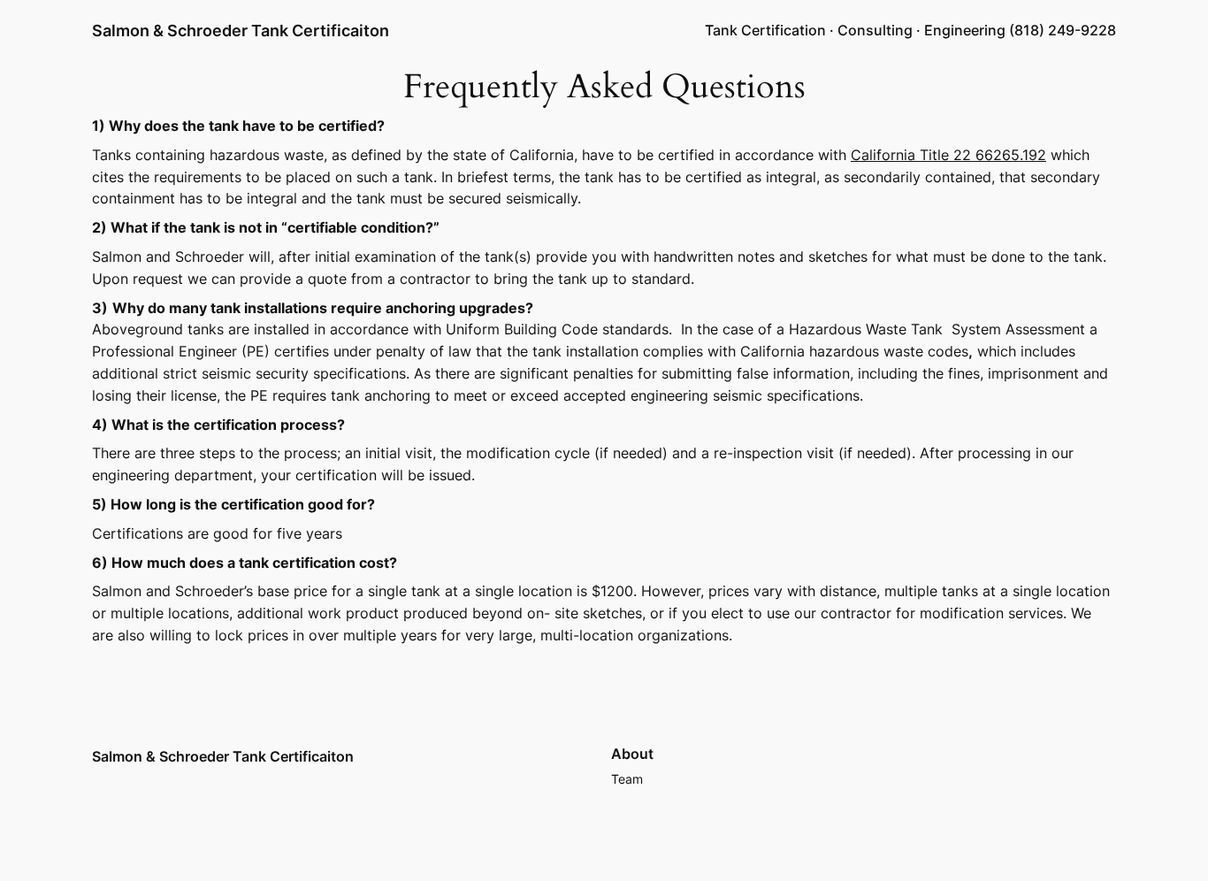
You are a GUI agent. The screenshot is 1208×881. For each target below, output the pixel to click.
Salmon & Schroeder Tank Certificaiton (240, 30)
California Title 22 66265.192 (948, 155)
